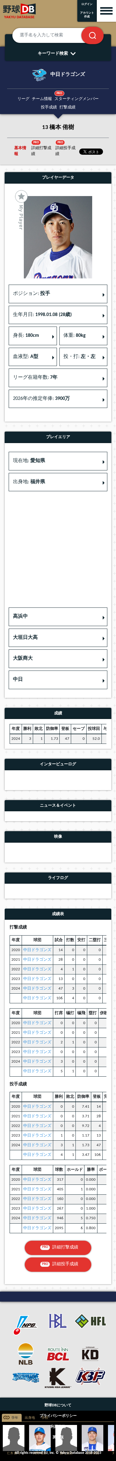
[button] (58, 616)
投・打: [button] (79, 356)
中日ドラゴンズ (37, 950)
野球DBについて (58, 1405)
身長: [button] (26, 335)
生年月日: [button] (42, 314)
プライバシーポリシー (58, 1416)
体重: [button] (74, 335)
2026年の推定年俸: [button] (41, 398)
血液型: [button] (25, 356)
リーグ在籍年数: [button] (35, 377)
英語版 (58, 1437)
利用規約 (58, 1427)
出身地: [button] (29, 481)
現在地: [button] (29, 460)
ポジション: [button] (31, 293)
